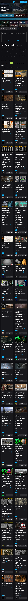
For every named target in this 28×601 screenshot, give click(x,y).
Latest (3, 65)
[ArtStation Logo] (14, 2)
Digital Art (13, 29)
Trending (3, 60)
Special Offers (6, 63)
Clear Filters (20, 40)
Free (22, 63)
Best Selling (11, 60)
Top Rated (17, 63)
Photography (4, 29)
